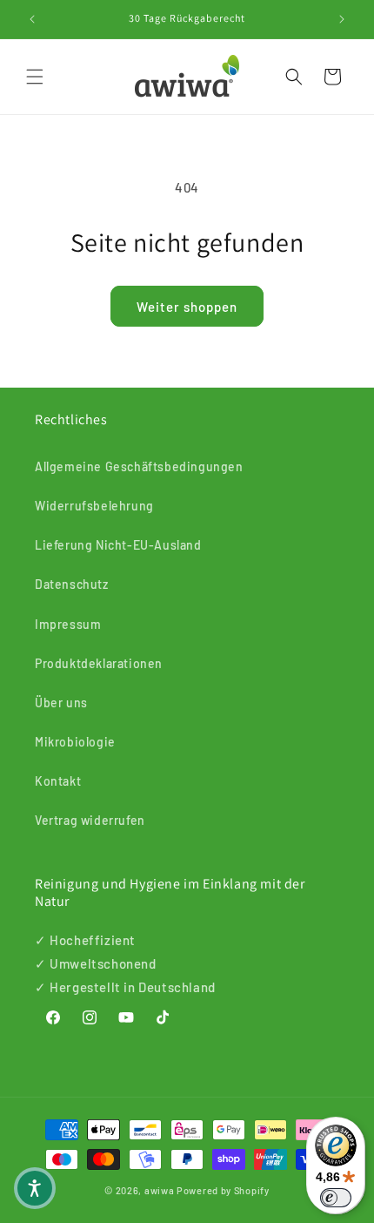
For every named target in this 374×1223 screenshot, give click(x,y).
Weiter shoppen (187, 306)
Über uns (61, 702)
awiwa (159, 1190)
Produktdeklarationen (99, 663)
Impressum (68, 624)
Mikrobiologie (75, 741)
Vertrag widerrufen (90, 820)
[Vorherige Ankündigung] (32, 19)
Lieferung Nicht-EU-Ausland (118, 544)
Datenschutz (72, 584)
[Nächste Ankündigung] (342, 19)
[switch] (335, 1197)
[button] (35, 76)
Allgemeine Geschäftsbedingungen (139, 466)
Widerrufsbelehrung (94, 505)
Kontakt (58, 781)
